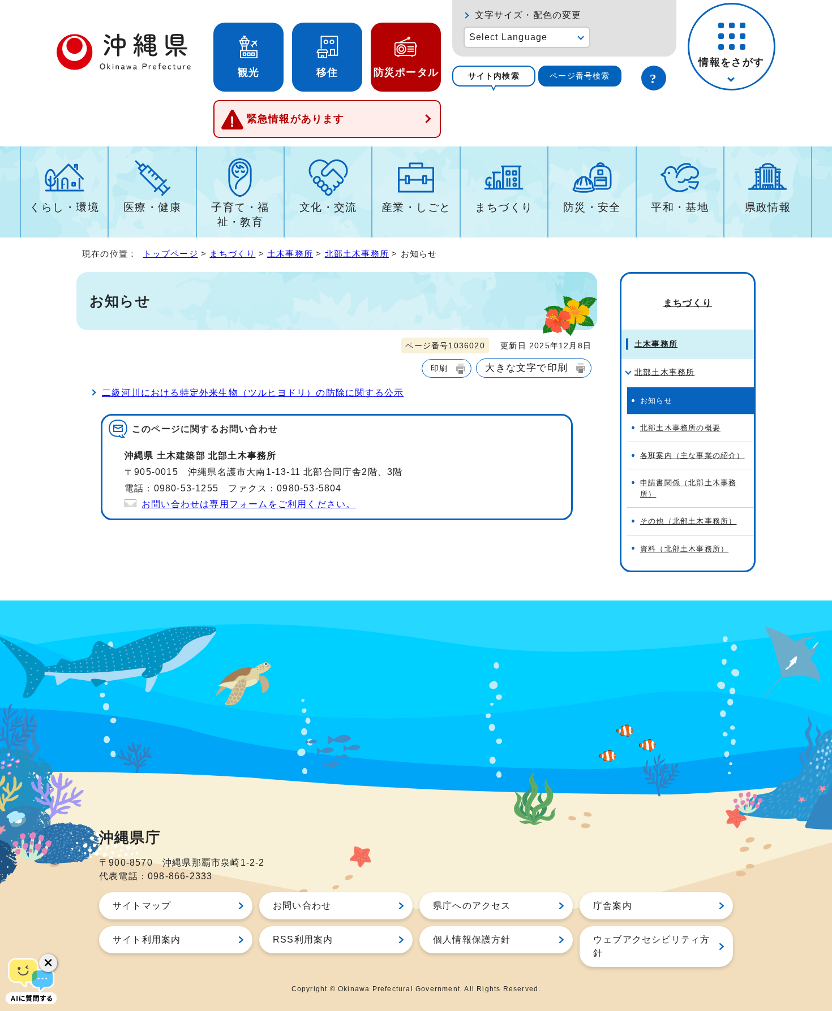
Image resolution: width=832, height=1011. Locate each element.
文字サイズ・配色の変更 (528, 15)
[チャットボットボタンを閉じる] (48, 963)
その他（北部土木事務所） (688, 521)
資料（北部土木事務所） (684, 549)
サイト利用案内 (147, 939)
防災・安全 (592, 207)
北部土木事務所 (357, 253)
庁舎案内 (612, 905)
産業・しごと (416, 207)
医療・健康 (152, 207)
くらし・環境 (64, 207)
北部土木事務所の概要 (680, 428)
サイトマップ (142, 905)
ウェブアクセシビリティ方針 (651, 946)
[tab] (493, 76)
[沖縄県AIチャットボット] (31, 979)
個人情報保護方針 (472, 939)
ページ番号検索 (580, 75)
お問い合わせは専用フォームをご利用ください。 (248, 504)
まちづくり (504, 207)
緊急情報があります (296, 118)
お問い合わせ (302, 905)
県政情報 (768, 207)
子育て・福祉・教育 (240, 214)
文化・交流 (328, 207)
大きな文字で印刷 (526, 367)
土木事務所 (290, 253)
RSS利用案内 (303, 939)
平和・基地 (680, 207)
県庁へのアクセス (472, 905)
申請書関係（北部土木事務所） (688, 488)
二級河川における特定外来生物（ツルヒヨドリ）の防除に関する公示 (253, 393)
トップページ (170, 253)
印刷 (439, 368)
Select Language (508, 37)
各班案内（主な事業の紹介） (692, 455)
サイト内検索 (494, 75)
